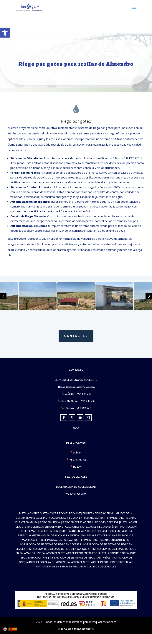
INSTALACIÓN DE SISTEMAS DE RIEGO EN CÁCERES (50, 544)
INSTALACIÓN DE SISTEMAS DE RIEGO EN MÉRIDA (88, 526)
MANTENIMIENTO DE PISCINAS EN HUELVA (47, 540)
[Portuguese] (10, 629)
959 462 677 (84, 408)
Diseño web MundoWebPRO (76, 629)
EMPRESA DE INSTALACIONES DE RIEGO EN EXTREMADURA (62, 517)
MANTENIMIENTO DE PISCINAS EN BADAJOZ (107, 535)
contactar (76, 336)
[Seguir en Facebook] (63, 417)
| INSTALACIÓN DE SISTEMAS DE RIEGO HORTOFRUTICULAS (97, 562)
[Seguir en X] (72, 417)
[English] (5, 629)
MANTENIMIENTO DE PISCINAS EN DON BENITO (101, 540)
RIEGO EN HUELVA (50, 522)
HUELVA (77, 466)
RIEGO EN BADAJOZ (107, 522)
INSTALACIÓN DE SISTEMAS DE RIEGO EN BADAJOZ (50, 513)
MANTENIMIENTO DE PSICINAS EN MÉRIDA (54, 535)
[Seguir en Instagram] (88, 417)
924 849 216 (84, 393)
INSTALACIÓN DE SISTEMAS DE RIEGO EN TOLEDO (67, 553)
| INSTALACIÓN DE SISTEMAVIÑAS (79, 557)
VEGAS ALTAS (77, 459)
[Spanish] (14, 629)
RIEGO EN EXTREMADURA (77, 522)
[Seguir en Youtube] (80, 417)
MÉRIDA (77, 452)
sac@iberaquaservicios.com (76, 387)
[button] (5, 33)
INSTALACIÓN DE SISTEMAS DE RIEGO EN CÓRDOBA (58, 549)
